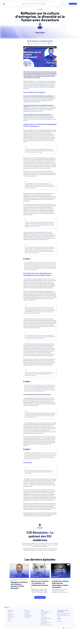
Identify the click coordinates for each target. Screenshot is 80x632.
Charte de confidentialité (11, 617)
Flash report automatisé (44, 613)
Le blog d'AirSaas (26, 613)
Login (66, 3)
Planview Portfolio (59, 621)
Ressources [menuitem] (37, 3)
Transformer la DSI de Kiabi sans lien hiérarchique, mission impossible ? (60, 584)
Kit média (9, 618)
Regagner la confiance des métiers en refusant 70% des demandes (19, 585)
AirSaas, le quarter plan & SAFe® (61, 614)
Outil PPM (42, 615)
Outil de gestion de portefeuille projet (46, 618)
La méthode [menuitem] (27, 3)
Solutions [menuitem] (23, 3)
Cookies (9, 613)
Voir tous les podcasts (40, 597)
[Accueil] (4, 4)
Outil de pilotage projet (44, 617)
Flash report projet (43, 614)
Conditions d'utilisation (11, 614)
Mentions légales (10, 615)
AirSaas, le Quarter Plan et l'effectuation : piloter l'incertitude (63, 616)
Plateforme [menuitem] (32, 3)
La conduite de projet (27, 614)
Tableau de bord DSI (43, 623)
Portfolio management (44, 619)
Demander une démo (73, 3)
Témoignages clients (27, 617)
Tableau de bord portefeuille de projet (46, 622)
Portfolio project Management (28, 615)
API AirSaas (9, 619)
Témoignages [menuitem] (43, 3)
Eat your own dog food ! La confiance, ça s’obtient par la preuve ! (39, 584)
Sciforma (58, 620)
